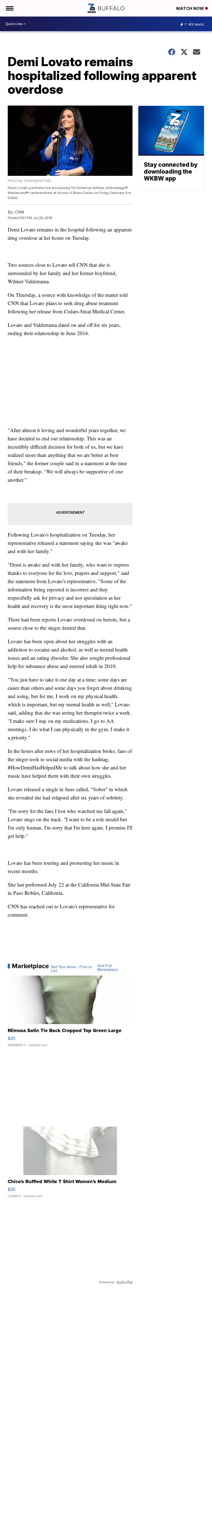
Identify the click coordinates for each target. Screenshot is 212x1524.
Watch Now (190, 8)
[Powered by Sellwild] (124, 1282)
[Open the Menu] (9, 8)
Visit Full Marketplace (107, 968)
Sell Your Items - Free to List (71, 969)
